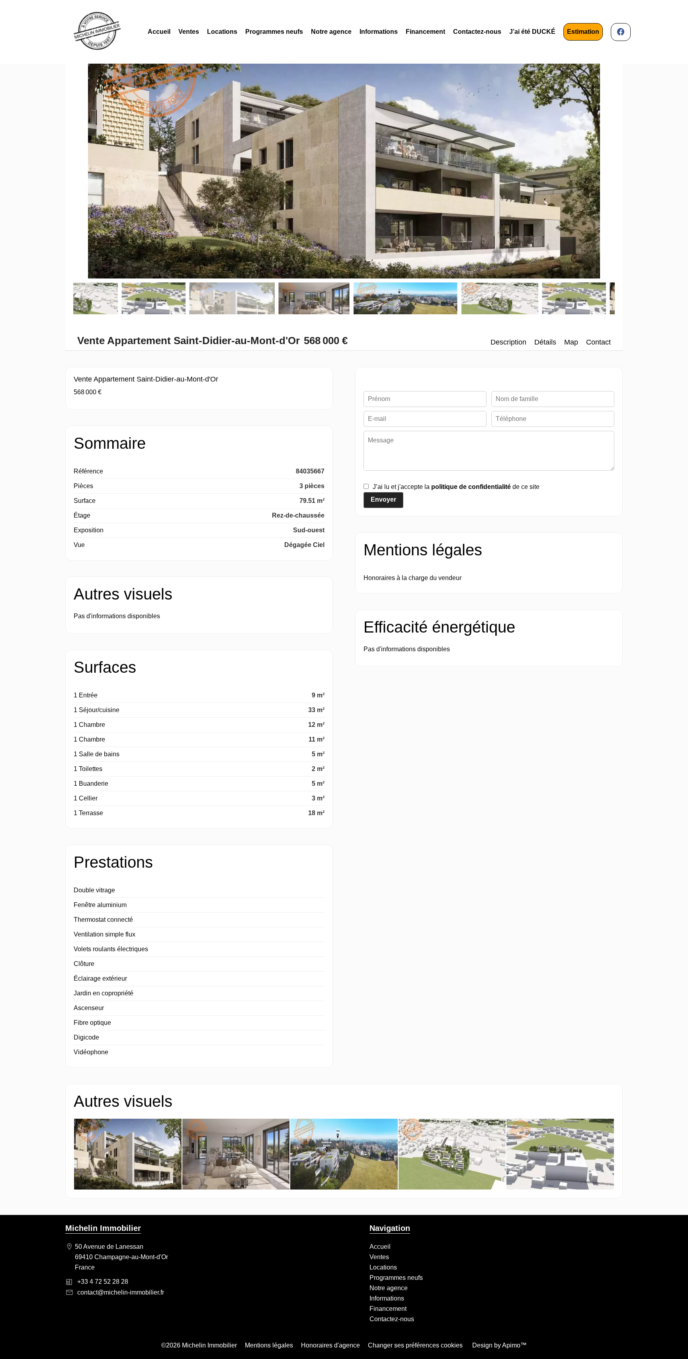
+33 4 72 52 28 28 (102, 1281)
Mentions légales (269, 1345)
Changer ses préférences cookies (415, 1345)
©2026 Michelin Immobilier (199, 1345)
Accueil (97, 32)
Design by (499, 1345)
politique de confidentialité (471, 486)
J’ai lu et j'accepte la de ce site (456, 486)
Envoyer (383, 499)
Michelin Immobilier (103, 1228)
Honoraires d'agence (330, 1345)
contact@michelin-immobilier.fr (120, 1292)
